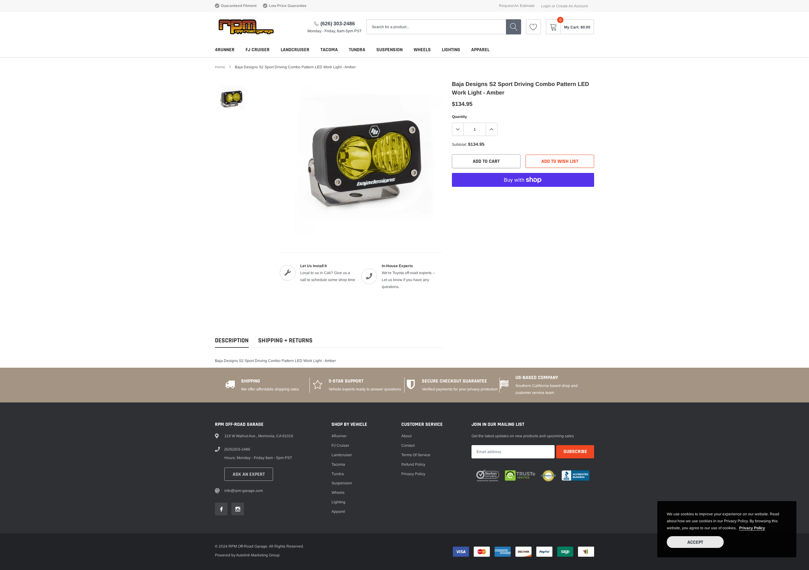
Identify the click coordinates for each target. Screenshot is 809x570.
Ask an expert (249, 474)
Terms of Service (415, 455)
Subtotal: (459, 144)
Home (220, 67)
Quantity (459, 116)
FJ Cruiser (258, 49)
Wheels (422, 49)
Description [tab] (232, 341)
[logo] (246, 27)
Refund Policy (413, 464)
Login (546, 6)
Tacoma (329, 49)
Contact (408, 445)
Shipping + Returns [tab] (285, 341)
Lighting (451, 49)
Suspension (389, 49)
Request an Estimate (517, 6)
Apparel (480, 49)
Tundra (357, 49)
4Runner (224, 49)
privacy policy (752, 528)
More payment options (523, 195)
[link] (533, 26)
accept (695, 542)
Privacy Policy (413, 474)
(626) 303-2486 (337, 23)
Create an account (572, 6)
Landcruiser (295, 49)
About (406, 436)
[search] (513, 26)
